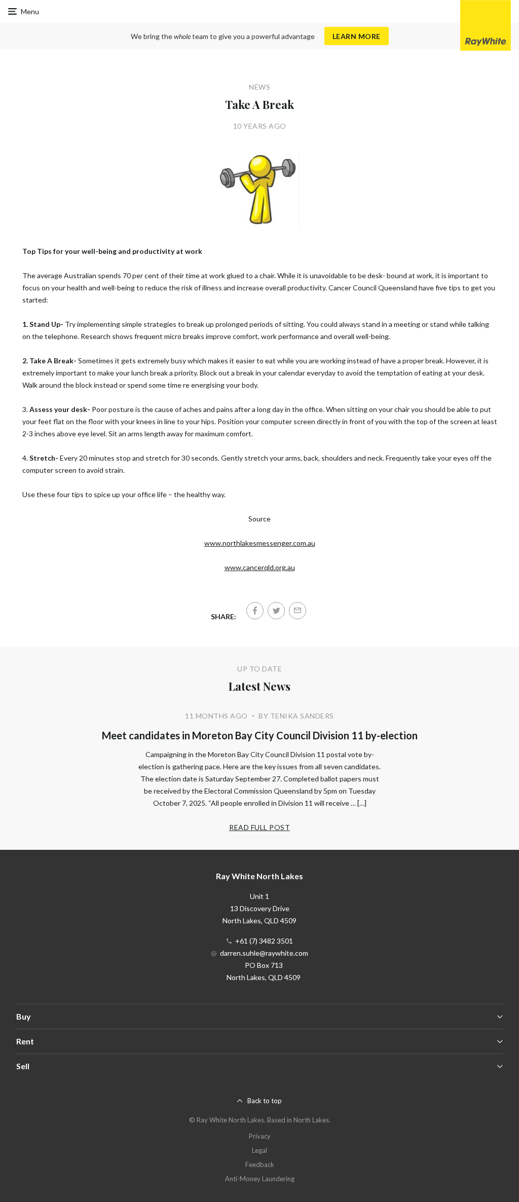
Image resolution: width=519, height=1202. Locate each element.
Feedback (259, 1164)
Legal (259, 1150)
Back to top (264, 1101)
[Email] (297, 610)
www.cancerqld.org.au (260, 567)
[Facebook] (255, 610)
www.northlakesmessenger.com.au (259, 543)
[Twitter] (276, 610)
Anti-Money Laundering (259, 1179)
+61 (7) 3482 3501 (264, 940)
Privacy (260, 1136)
